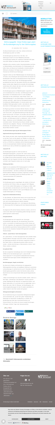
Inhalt (47, 68)
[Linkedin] (26, 380)
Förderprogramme (18, 359)
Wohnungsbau (6, 361)
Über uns (6, 375)
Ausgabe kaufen (47, 71)
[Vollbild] (52, 227)
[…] (11, 395)
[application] (47, 225)
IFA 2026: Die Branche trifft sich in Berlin (49, 166)
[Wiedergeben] (42, 227)
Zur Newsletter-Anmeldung (47, 31)
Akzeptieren (31, 419)
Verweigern (15, 419)
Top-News (25, 48)
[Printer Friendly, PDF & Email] (8, 308)
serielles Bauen (26, 359)
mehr (46, 419)
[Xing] (29, 380)
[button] (7, 13)
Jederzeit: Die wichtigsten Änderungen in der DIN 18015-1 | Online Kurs (46, 134)
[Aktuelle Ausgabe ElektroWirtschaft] (47, 58)
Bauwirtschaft (9, 359)
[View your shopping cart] (50, 3)
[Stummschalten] (50, 227)
